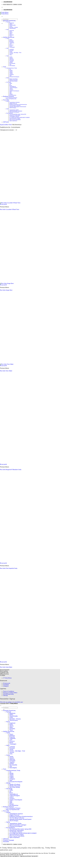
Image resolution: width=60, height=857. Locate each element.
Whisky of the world (13, 80)
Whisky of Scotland (13, 78)
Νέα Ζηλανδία (12, 63)
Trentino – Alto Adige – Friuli (15, 52)
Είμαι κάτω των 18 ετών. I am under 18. (10, 856)
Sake (10, 75)
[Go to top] (0, 705)
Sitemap (5, 695)
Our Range (8, 82)
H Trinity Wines (7, 678)
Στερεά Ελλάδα (12, 25)
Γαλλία (7, 38)
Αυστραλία (11, 60)
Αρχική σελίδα (4, 124)
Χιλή (10, 64)
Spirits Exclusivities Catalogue (15, 111)
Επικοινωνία (6, 683)
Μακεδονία (11, 23)
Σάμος (10, 33)
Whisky (10, 70)
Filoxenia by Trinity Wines (14, 115)
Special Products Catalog (14, 118)
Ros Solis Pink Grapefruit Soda (8, 568)
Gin (10, 69)
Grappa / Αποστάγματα (14, 90)
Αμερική (11, 58)
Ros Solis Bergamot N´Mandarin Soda (10, 469)
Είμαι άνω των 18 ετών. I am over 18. (29, 856)
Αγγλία (10, 56)
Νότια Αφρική (12, 65)
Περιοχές (8, 21)
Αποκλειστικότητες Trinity (11, 68)
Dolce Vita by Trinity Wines (15, 119)
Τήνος (10, 36)
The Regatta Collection (14, 116)
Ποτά (4, 66)
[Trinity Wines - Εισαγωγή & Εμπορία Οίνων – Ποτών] (4, 13)
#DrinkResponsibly (8, 694)
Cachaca (11, 89)
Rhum (10, 85)
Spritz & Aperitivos (13, 120)
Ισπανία (11, 62)
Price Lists (6, 100)
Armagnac (11, 74)
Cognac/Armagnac (13, 87)
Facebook (6, 684)
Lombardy (11, 49)
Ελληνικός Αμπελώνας (9, 20)
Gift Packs (6, 122)
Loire (10, 43)
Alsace (10, 39)
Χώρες (7, 55)
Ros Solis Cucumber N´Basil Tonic (9, 209)
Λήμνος (11, 32)
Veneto (10, 51)
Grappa (11, 72)
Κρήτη (10, 31)
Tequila (10, 71)
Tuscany (11, 53)
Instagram (6, 686)
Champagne (12, 47)
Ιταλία (7, 48)
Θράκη (10, 24)
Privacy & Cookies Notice (10, 692)
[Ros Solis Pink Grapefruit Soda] (9, 561)
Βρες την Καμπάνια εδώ (11, 98)
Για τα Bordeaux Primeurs (11, 97)
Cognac (11, 73)
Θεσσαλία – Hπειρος (13, 27)
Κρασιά (7, 101)
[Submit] (3, 709)
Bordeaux (11, 40)
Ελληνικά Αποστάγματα (14, 76)
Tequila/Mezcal (12, 86)
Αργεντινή (11, 59)
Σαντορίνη (11, 34)
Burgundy (11, 41)
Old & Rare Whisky (13, 81)
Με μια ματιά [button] (3, 204)
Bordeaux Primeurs (8, 96)
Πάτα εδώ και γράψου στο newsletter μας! (11, 702)
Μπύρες (11, 94)
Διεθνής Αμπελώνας (8, 37)
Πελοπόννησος (12, 28)
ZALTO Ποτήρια (12, 107)
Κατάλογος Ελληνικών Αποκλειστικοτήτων (18, 104)
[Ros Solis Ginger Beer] (7, 283)
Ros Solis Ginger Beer (6, 290)
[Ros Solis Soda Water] (9, 660)
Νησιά (7, 29)
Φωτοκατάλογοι (9, 113)
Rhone (10, 46)
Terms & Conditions (8, 691)
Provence (11, 45)
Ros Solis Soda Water (6, 667)
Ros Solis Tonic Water (6, 371)
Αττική (10, 26)
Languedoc (11, 42)
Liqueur (11, 88)
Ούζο (10, 92)
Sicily (10, 54)
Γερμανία (11, 61)
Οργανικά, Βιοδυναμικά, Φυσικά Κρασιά (17, 106)
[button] (6, 841)
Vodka (10, 83)
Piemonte (11, 50)
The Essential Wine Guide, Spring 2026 (17, 114)
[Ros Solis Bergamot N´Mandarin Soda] (9, 463)
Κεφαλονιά (11, 30)
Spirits (7, 108)
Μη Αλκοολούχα (12, 95)
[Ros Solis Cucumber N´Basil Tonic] (10, 202)
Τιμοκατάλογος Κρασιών (14, 102)
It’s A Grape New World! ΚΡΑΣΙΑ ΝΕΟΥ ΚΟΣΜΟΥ (19, 117)
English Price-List (13, 103)
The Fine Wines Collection (15, 105)
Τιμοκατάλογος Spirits (14, 109)
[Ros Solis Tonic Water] (6, 364)
